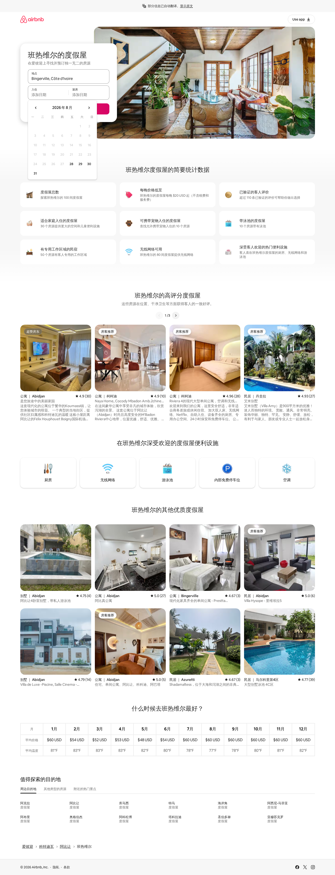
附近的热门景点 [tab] (85, 789)
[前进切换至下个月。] (88, 107)
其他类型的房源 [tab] (55, 789)
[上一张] (159, 315)
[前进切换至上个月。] (36, 107)
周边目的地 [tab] (28, 789)
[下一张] (175, 315)
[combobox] (69, 78)
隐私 (56, 867)
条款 (67, 867)
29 (80, 164)
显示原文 (186, 6)
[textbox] (48, 94)
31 (35, 173)
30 (89, 164)
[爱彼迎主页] (32, 19)
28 (71, 164)
